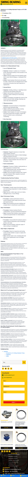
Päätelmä (8, 354)
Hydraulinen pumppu (12, 456)
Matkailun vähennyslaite (13, 460)
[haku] (24, 362)
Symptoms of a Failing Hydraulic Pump (15, 353)
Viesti (5, 392)
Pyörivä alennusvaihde (13, 462)
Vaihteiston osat (11, 464)
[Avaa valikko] (26, 3)
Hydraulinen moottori (13, 458)
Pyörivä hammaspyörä (13, 465)
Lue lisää (6, 427)
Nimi (4, 380)
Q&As (7, 356)
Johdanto (5, 351)
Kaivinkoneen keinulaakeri (14, 454)
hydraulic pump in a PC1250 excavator (9, 57)
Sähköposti (6, 386)
